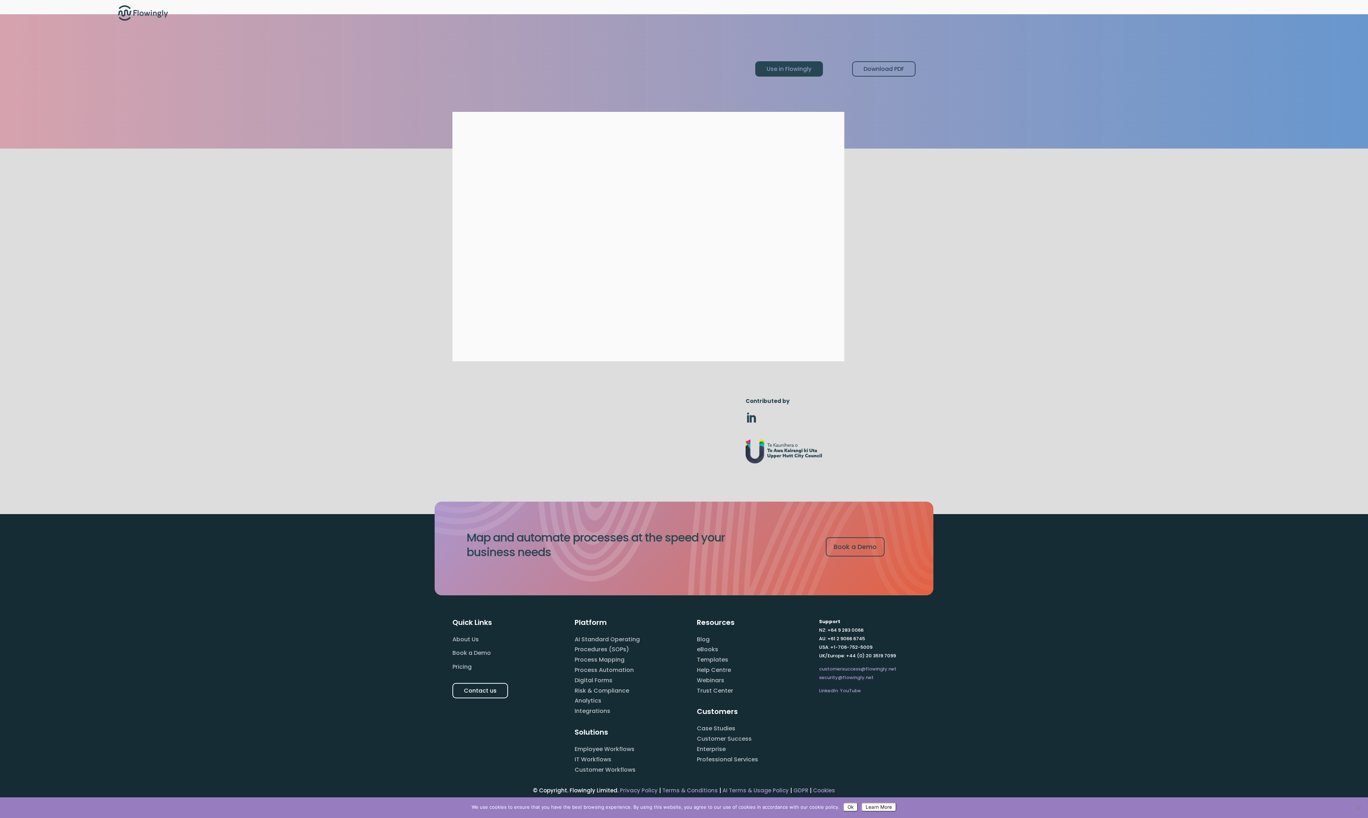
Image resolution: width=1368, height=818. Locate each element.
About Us (465, 639)
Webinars (710, 680)
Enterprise (711, 749)
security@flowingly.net (846, 677)
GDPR (800, 790)
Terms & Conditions (690, 790)
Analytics (588, 701)
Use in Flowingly (789, 69)
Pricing (462, 667)
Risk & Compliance (602, 691)
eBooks (707, 649)
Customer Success (724, 739)
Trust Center (715, 691)
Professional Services (727, 759)
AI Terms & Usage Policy (755, 790)
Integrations (592, 711)
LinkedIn (828, 690)
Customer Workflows (605, 770)
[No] (1359, 807)
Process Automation (604, 670)
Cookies (824, 790)
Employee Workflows (604, 749)
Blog (703, 639)
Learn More (879, 807)
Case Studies (716, 728)
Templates (712, 660)
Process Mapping (600, 660)
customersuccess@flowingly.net (857, 669)
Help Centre (714, 670)
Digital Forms (593, 680)
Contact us (480, 691)
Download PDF (884, 69)
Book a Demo (855, 546)
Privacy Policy (639, 790)
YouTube (850, 690)
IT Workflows (593, 759)
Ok (851, 807)
